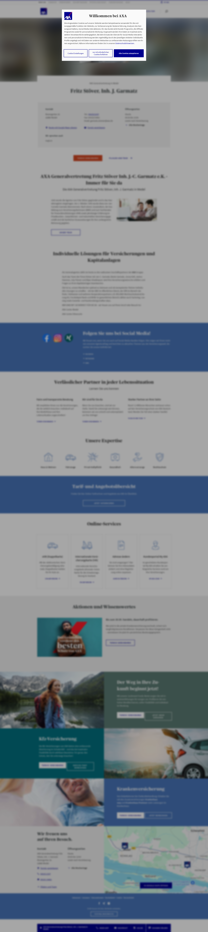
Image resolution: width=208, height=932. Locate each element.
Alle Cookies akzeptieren (129, 53)
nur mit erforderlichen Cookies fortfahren (101, 53)
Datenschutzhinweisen (124, 43)
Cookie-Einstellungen (76, 53)
